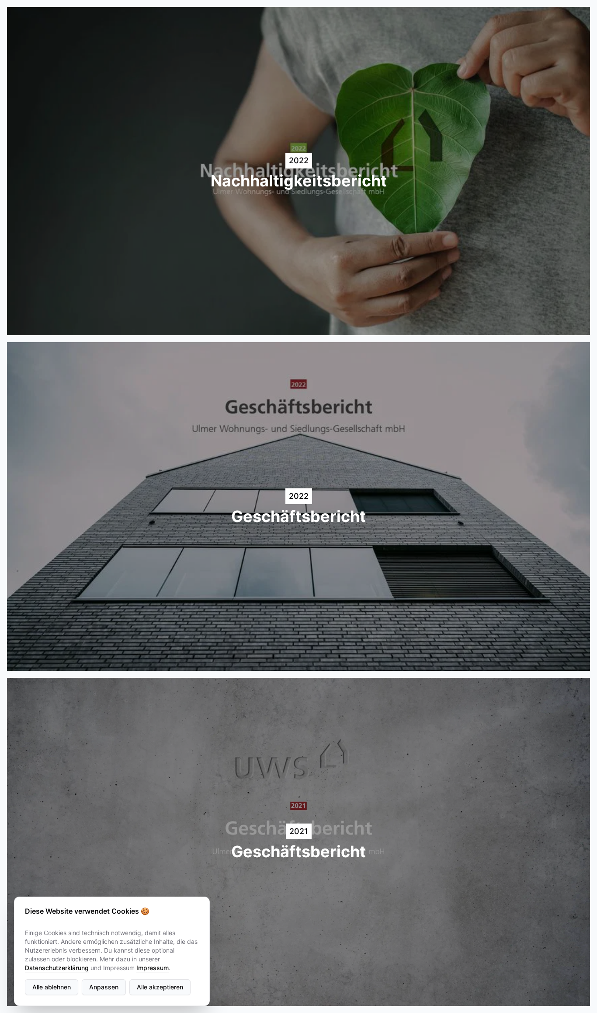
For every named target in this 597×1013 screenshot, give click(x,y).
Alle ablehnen (51, 987)
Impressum (152, 967)
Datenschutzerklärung (57, 967)
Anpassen (103, 987)
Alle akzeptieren (160, 987)
